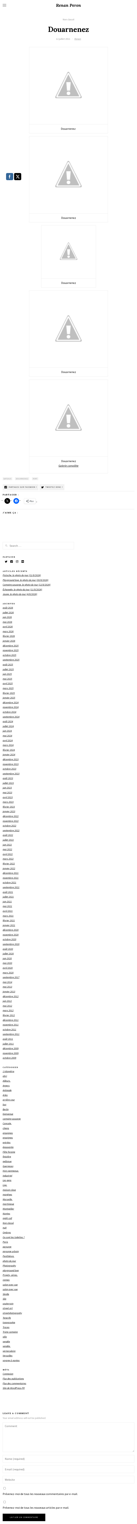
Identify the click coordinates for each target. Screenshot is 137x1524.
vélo (5, 1336)
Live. (5, 1185)
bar (4, 1104)
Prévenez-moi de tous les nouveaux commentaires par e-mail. (40, 1494)
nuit (5, 1227)
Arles (5, 1095)
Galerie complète (68, 465)
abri (5, 1076)
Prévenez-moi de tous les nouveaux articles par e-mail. (36, 1507)
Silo (4, 1298)
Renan (77, 38)
